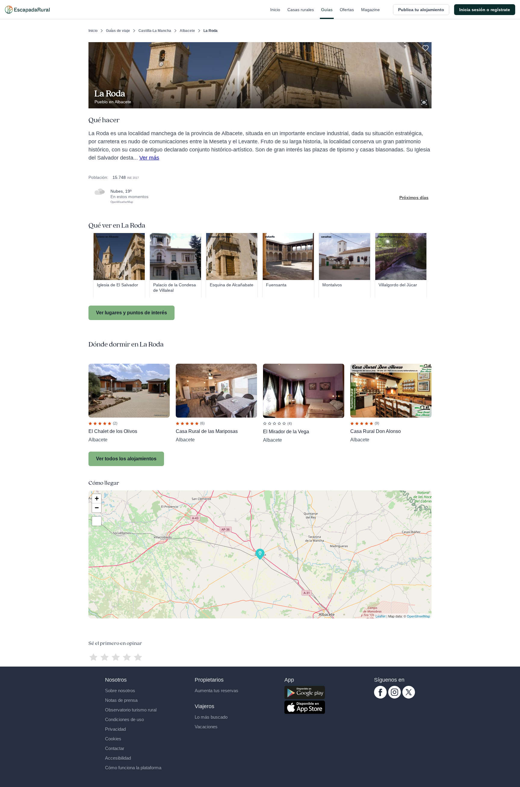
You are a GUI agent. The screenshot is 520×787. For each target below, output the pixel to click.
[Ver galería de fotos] (425, 101)
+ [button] (97, 498)
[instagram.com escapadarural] (394, 697)
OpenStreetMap (418, 616)
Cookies (113, 738)
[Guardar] (425, 47)
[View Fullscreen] (96, 521)
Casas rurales (300, 9)
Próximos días (414, 197)
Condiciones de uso (124, 719)
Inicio (275, 9)
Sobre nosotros (120, 690)
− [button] (97, 508)
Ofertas (347, 9)
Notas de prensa (121, 700)
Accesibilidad (118, 758)
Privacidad (115, 729)
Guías (327, 9)
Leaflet (380, 616)
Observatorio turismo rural (130, 709)
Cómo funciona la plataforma (133, 767)
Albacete (187, 31)
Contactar (114, 748)
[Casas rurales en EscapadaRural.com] (27, 10)
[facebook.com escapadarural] (380, 697)
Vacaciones (206, 726)
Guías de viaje (118, 31)
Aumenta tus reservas (216, 690)
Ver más (149, 158)
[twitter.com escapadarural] (408, 697)
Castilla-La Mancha (154, 31)
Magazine (370, 9)
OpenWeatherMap (121, 202)
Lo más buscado (211, 717)
